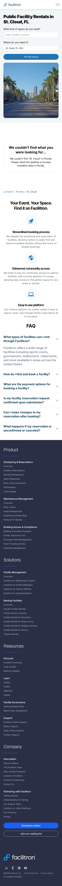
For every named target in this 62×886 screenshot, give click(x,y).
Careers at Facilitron (13, 776)
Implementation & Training (16, 800)
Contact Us (9, 784)
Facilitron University (13, 662)
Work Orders (10, 507)
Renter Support (11, 726)
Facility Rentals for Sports (16, 630)
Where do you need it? (15, 42)
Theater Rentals (11, 634)
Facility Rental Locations (15, 613)
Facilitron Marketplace (14, 470)
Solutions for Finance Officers (17, 589)
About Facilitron (11, 763)
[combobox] (31, 35)
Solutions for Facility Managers (18, 585)
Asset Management (13, 511)
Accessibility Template (13, 877)
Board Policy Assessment (15, 710)
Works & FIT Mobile (13, 519)
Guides (7, 682)
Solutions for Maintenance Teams (19, 580)
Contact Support (11, 734)
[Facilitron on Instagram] (19, 868)
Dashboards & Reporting (15, 515)
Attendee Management (15, 548)
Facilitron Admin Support (15, 722)
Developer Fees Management (17, 539)
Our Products (10, 812)
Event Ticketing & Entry (15, 544)
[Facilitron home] (12, 4)
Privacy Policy (47, 873)
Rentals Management (14, 474)
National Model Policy (14, 706)
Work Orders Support (14, 730)
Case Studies (10, 666)
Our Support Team (12, 804)
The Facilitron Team (13, 767)
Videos (7, 695)
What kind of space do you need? (21, 29)
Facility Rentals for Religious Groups (20, 625)
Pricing (7, 816)
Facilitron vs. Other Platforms (17, 808)
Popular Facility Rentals (15, 609)
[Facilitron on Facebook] (13, 868)
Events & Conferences (14, 780)
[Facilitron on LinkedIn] (6, 868)
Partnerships (9, 487)
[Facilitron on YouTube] (25, 868)
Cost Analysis (10, 491)
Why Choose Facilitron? (15, 771)
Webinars (8, 691)
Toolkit (7, 686)
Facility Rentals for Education (17, 617)
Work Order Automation (15, 483)
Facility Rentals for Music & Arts (18, 621)
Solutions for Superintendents (17, 593)
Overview (8, 466)
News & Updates (11, 671)
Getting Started (11, 795)
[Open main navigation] (58, 5)
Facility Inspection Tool (14, 535)
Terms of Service (31, 873)
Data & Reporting (12, 479)
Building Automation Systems (17, 531)
